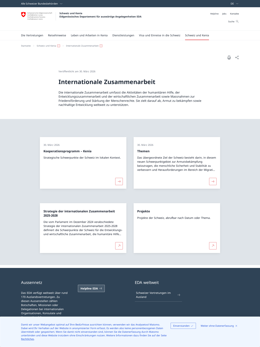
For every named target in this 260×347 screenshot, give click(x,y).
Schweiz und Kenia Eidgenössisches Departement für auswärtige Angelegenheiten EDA (100, 15)
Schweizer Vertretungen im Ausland (153, 295)
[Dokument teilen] (237, 57)
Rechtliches (27, 339)
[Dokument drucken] (229, 57)
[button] (32, 35)
